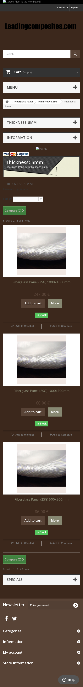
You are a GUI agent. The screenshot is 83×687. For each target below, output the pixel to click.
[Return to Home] (7, 101)
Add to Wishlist (24, 326)
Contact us (62, 7)
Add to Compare (62, 326)
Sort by (7, 198)
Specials (15, 579)
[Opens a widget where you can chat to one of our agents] (68, 680)
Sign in (74, 7)
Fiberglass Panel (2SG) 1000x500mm (41, 390)
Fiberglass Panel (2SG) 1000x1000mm (41, 282)
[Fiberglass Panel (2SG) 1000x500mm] (41, 359)
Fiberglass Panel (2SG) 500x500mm (41, 499)
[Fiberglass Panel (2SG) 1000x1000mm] (41, 251)
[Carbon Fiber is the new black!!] (41, 2)
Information (19, 137)
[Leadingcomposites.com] (41, 27)
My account (13, 652)
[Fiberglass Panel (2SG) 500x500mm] (41, 468)
